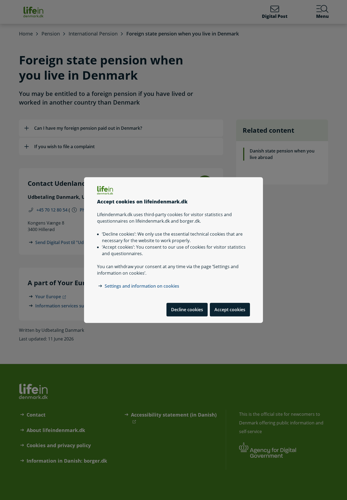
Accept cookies (229, 310)
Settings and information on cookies (142, 286)
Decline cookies (187, 310)
